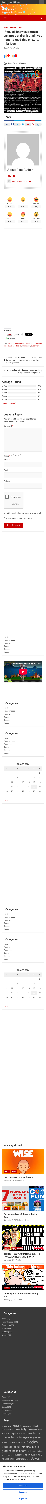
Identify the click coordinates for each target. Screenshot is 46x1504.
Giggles (8, 8)
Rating (7, 456)
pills (28, 346)
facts (40, 1430)
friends (23, 1434)
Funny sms (8, 643)
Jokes (19, 28)
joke (28, 1459)
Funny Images (10, 28)
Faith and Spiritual (11, 1433)
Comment (8, 426)
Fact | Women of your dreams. (19, 1177)
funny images (36, 343)
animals (4, 1426)
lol (20, 346)
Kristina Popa (24, 1220)
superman (35, 346)
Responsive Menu (41, 2)
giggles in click (31, 1446)
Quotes (7, 649)
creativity (22, 343)
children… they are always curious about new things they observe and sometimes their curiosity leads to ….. (24, 360)
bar (9, 343)
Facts (6, 637)
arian (10, 1426)
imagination (9, 346)
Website (7, 481)
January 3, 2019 (10, 1300)
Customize (23, 1492)
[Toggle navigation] (5, 18)
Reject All (23, 1499)
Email (6, 470)
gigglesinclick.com (14, 1451)
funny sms (14, 1442)
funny (29, 1433)
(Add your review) (9, 403)
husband (10, 1455)
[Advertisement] (23, 255)
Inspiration (20, 1458)
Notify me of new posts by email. (19, 518)
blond (35, 1426)
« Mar (6, 800)
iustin (17, 48)
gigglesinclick (11, 1447)
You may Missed (13, 1145)
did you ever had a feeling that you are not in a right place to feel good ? (22, 371)
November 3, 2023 (11, 1220)
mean (24, 346)
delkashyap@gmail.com (21, 181)
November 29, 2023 (11, 1180)
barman (15, 343)
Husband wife (20, 1455)
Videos (6, 652)
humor (4, 1455)
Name (7, 459)
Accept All (23, 1486)
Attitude (17, 1425)
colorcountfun (7, 1429)
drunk (28, 343)
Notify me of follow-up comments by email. (23, 513)
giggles (32, 1442)
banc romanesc (27, 1426)
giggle (23, 1443)
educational (32, 1430)
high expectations (35, 1451)
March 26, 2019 (10, 1260)
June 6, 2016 (9, 48)
